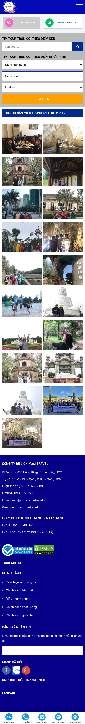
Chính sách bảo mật (19, 590)
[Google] (27, 670)
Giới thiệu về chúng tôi (21, 582)
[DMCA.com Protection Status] (44, 549)
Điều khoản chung (18, 598)
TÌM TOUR (42, 99)
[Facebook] (7, 670)
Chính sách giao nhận (20, 615)
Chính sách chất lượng (21, 607)
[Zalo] (17, 670)
